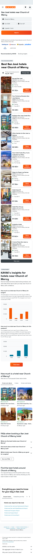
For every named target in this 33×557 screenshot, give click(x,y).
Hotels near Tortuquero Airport (12, 510)
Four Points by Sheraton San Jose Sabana (20, 97)
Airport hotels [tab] (7, 496)
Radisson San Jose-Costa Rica (21, 115)
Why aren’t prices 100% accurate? (11, 552)
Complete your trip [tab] (19, 496)
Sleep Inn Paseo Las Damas (20, 172)
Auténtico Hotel (17, 224)
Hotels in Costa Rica (10, 528)
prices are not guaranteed (8, 541)
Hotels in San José (21, 528)
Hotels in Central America (21, 527)
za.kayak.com (6, 527)
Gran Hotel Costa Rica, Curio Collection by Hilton (20, 153)
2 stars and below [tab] (26, 383)
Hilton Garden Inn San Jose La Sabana (21, 134)
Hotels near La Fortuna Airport (11, 515)
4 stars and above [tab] (7, 383)
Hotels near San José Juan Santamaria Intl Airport (16, 506)
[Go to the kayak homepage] (10, 7)
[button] (2, 7)
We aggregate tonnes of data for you (12, 549)
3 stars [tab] (16, 383)
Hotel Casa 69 (16, 190)
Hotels (12, 527)
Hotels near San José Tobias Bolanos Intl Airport (16, 508)
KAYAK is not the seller (8, 546)
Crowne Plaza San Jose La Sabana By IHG (20, 243)
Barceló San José (17, 78)
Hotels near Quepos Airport (11, 513)
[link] (16, 365)
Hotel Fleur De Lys (17, 207)
